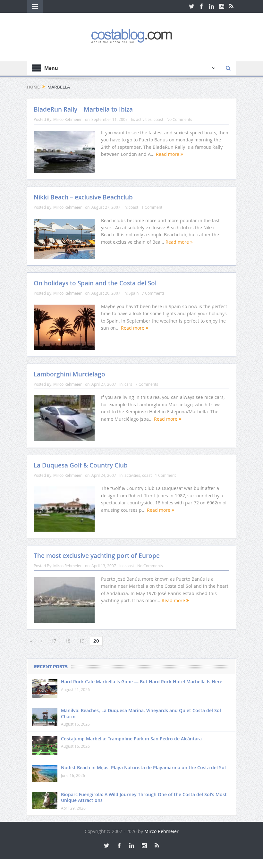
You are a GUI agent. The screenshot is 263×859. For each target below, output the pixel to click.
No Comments (179, 119)
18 (68, 640)
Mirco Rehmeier (67, 119)
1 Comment (151, 207)
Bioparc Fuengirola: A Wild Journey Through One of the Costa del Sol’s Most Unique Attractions (144, 797)
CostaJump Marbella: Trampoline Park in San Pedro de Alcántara (131, 739)
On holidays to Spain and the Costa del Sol (95, 283)
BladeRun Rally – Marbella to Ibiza (83, 109)
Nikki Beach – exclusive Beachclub (83, 197)
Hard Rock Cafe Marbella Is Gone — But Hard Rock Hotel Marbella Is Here (141, 681)
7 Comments (153, 293)
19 (82, 640)
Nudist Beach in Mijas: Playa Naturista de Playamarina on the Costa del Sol (143, 767)
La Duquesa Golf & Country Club (81, 465)
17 (53, 640)
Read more (168, 154)
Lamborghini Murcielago (69, 374)
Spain (134, 293)
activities (144, 119)
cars (128, 384)
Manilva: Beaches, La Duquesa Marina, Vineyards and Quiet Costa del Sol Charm (141, 713)
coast (158, 119)
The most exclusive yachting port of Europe (97, 556)
